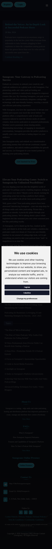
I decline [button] (27, 293)
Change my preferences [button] (27, 298)
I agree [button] (27, 287)
